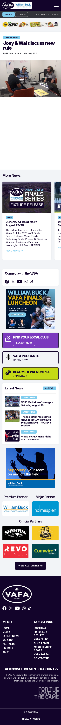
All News (49, 388)
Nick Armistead (14, 53)
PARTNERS (8, 644)
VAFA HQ (7, 640)
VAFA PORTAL (42, 654)
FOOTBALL (40, 628)
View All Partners (30, 565)
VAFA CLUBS (41, 639)
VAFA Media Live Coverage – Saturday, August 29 (37, 404)
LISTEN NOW (20, 360)
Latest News (11, 37)
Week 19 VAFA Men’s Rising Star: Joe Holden (36, 438)
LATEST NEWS (11, 636)
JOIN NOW (19, 376)
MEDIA (6, 632)
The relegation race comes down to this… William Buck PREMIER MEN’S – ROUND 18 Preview (36, 421)
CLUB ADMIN (41, 643)
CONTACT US (41, 658)
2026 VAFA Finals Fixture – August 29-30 (22, 223)
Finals (9, 217)
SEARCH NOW (24, 342)
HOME (6, 628)
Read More (13, 250)
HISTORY (7, 647)
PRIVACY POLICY (30, 718)
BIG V (5, 652)
